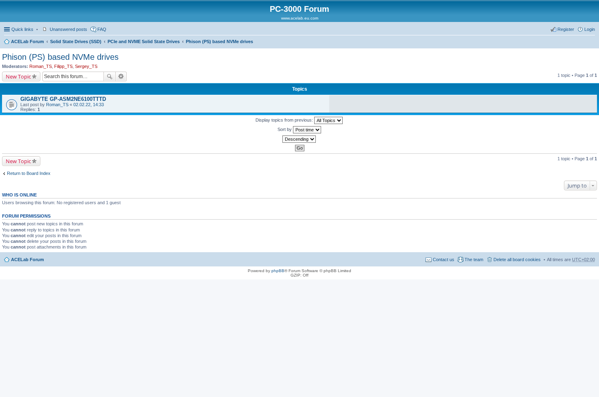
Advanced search (121, 76)
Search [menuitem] (591, 42)
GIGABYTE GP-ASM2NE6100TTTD (63, 99)
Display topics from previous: (284, 120)
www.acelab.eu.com (299, 18)
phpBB (277, 270)
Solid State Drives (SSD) (75, 41)
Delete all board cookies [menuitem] (517, 259)
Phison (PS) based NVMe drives (219, 41)
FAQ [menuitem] (101, 29)
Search (110, 76)
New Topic (18, 76)
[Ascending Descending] (299, 139)
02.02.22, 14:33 (88, 104)
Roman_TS (40, 66)
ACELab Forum (27, 41)
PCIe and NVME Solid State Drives (144, 41)
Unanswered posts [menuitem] (68, 29)
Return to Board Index (29, 173)
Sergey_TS (86, 66)
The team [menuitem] (474, 259)
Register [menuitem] (565, 29)
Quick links (22, 29)
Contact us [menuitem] (443, 259)
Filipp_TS (63, 66)
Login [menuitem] (589, 29)
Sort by (285, 129)
